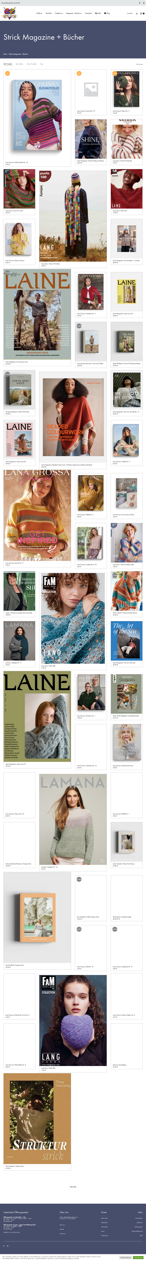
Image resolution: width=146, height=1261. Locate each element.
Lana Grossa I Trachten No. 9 (86, 314)
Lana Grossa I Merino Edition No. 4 (124, 1015)
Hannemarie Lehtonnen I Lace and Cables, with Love (93, 363)
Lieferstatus (140, 1222)
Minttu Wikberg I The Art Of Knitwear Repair (126, 363)
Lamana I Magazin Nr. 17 (14, 663)
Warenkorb (104, 1222)
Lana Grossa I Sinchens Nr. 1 (86, 716)
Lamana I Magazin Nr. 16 (49, 867)
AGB (141, 1235)
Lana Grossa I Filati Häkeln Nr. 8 (16, 1065)
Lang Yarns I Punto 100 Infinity (50, 264)
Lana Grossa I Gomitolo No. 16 (87, 766)
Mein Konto (104, 1218)
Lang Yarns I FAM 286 (48, 1068)
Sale (41, 64)
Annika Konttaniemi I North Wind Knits (17, 412)
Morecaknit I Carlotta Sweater (122, 917)
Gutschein (88, 13)
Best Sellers (19, 64)
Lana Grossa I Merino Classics (15, 260)
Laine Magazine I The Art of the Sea (124, 663)
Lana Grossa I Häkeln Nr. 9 (121, 462)
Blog (108, 13)
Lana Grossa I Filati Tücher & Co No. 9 (17, 1015)
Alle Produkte (7, 64)
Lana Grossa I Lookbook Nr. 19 (122, 967)
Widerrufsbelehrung (137, 1231)
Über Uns (62, 1225)
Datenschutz (104, 1235)
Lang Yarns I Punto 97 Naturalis (122, 161)
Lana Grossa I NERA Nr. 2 (85, 515)
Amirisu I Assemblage (119, 1065)
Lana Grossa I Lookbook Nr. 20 (87, 565)
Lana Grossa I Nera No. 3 (121, 111)
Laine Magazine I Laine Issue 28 (16, 462)
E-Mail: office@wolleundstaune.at (69, 1217)
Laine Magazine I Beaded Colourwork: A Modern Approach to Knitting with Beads (66, 465)
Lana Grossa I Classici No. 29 (15, 814)
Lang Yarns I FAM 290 (120, 211)
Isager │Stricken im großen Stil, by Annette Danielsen (22, 613)
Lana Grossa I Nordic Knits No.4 (123, 766)
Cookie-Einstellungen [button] (125, 1257)
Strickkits (49, 13)
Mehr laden (73, 1187)
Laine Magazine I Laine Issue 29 (123, 314)
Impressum (62, 1233)
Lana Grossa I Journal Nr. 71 (14, 563)
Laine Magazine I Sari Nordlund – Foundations (127, 260)
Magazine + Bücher (73, 13)
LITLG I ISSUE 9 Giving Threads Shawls (125, 613)
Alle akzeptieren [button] (138, 1257)
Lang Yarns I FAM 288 (48, 666)
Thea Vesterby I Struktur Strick (15, 1166)
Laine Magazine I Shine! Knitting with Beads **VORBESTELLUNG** (98, 161)
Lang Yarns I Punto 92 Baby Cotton (123, 565)
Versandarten (139, 1218)
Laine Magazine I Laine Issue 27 (16, 764)
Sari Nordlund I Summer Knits (15, 965)
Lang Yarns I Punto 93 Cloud (14, 211)
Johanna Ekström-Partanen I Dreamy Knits (18, 864)
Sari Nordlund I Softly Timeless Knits (88, 917)
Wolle (38, 13)
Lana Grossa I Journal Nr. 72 (86, 111)
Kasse (102, 1231)
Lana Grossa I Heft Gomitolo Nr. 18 (17, 162)
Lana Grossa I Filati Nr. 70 (85, 967)
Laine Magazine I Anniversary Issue (17, 362)
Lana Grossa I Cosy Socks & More (123, 515)
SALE (99, 13)
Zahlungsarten (139, 1227)
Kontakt (62, 1229)
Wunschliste (104, 1227)
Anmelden (130, 13)
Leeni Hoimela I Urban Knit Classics (124, 864)
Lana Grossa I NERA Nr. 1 (121, 814)
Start (5, 54)
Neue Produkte (32, 64)
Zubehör (58, 13)
